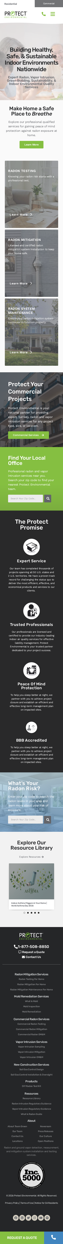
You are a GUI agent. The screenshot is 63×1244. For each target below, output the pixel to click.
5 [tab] (38, 913)
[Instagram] (34, 1218)
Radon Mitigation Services (31, 974)
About (31, 1121)
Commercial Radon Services (31, 1019)
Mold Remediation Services (31, 996)
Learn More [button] (19, 214)
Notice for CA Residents (46, 1203)
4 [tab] (35, 913)
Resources (31, 1093)
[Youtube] (41, 1218)
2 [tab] (28, 913)
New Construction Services (31, 1064)
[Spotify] (47, 1218)
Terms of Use (27, 1203)
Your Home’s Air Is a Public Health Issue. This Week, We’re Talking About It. (29, 904)
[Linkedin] (22, 1218)
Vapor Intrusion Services (31, 1042)
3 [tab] (31, 913)
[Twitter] (28, 1218)
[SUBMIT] (47, 498)
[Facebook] (16, 1218)
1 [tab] (24, 913)
